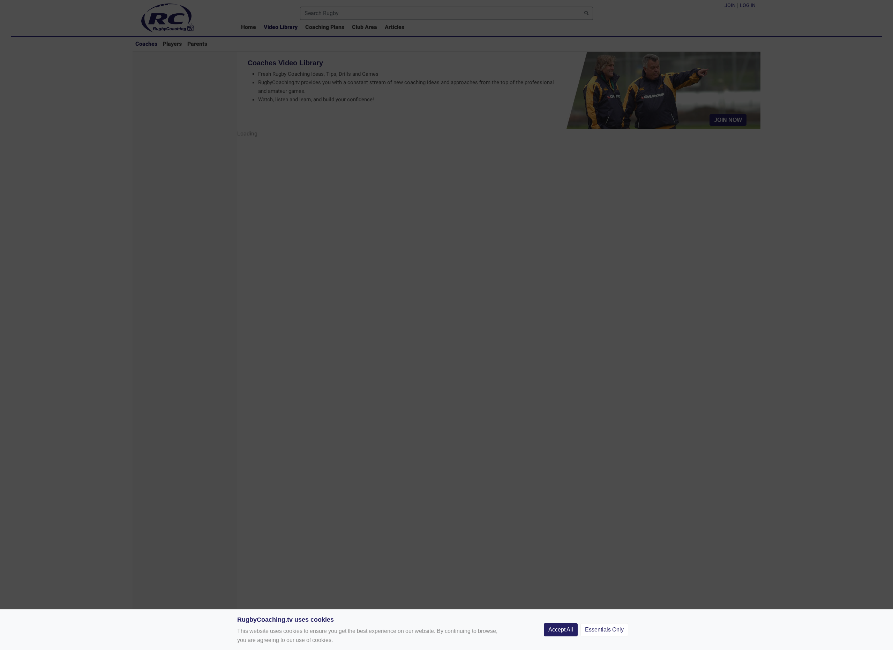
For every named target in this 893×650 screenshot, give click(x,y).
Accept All (560, 630)
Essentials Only (604, 630)
